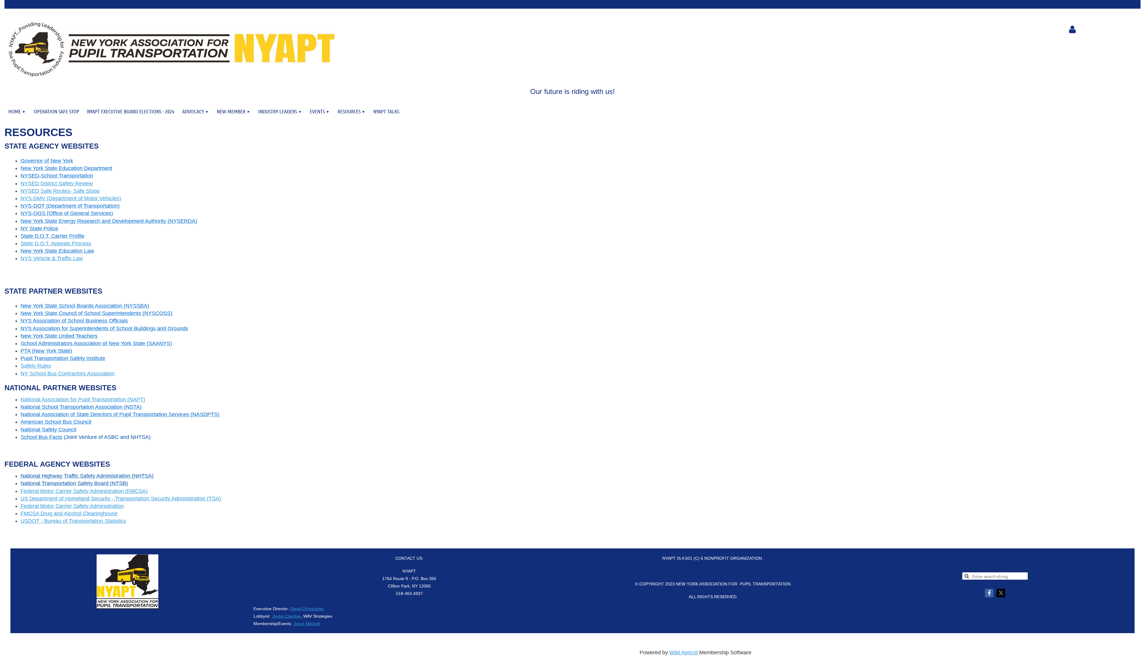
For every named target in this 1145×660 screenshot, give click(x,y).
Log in (1072, 29)
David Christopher (307, 608)
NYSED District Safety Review (57, 183)
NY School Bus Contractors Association (67, 374)
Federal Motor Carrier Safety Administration (72, 506)
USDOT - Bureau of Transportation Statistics (73, 521)
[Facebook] (989, 593)
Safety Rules (36, 366)
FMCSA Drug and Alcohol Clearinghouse (69, 513)
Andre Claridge (287, 616)
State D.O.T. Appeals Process (56, 243)
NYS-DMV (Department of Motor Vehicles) (71, 198)
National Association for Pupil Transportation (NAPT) (83, 400)
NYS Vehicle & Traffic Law (52, 258)
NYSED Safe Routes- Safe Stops (60, 191)
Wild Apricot (683, 653)
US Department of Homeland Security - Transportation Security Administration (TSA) (121, 499)
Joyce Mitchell (306, 623)
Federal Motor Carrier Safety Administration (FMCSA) (84, 491)
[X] (1001, 593)
